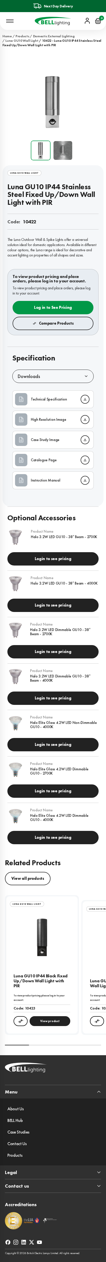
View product (49, 1021)
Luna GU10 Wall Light (21, 40)
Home (7, 36)
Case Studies (18, 1132)
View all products (27, 878)
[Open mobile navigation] (10, 21)
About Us (15, 1109)
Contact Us (17, 1143)
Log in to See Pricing (53, 307)
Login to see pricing (53, 558)
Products (22, 36)
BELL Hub (15, 1120)
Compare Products (56, 323)
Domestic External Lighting (53, 36)
